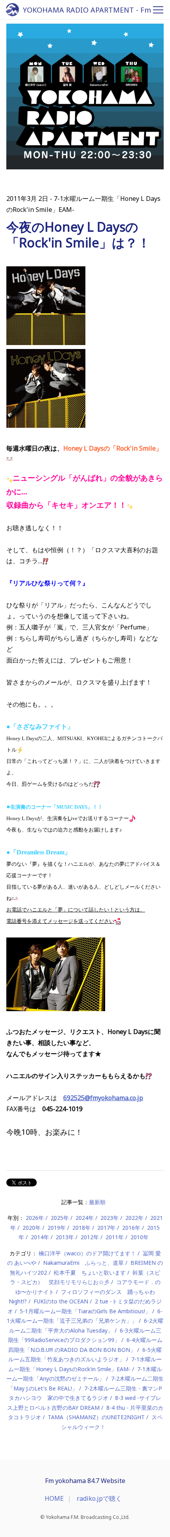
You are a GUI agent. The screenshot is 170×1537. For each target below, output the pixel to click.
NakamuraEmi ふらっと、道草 (83, 1262)
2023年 (109, 1217)
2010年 (139, 1237)
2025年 (60, 1217)
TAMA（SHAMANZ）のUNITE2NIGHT (96, 1417)
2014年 (40, 1237)
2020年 (32, 1227)
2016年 (131, 1227)
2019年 (56, 1227)
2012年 (90, 1237)
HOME (54, 1498)
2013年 (65, 1237)
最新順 (97, 1202)
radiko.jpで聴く (99, 1498)
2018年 (81, 1227)
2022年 (134, 1217)
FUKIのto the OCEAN (61, 1301)
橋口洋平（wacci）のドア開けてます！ (87, 1253)
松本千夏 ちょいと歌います (90, 1272)
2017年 (106, 1227)
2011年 (115, 1237)
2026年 (35, 1217)
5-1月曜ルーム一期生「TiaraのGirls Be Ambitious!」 (85, 1311)
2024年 (85, 1217)
